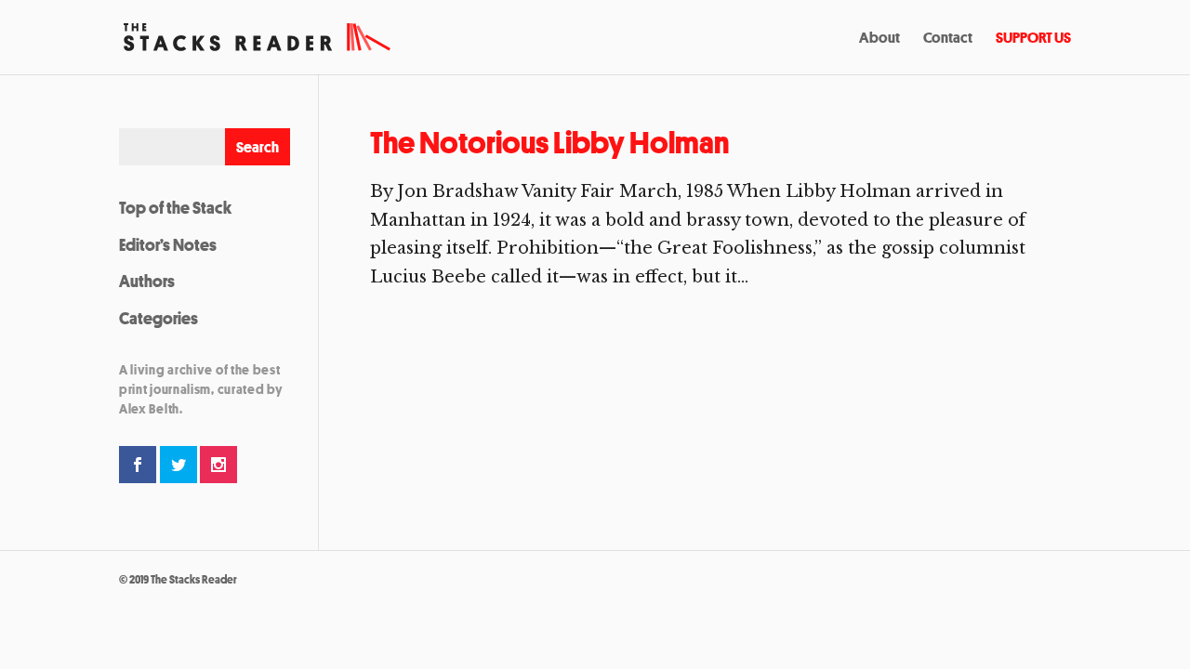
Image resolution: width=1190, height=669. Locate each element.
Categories (158, 318)
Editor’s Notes (168, 244)
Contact (947, 39)
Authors (147, 280)
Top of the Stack (175, 207)
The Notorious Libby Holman (549, 143)
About (879, 39)
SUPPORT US (1033, 39)
